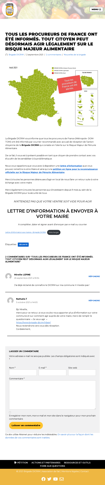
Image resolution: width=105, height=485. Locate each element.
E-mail (42, 368)
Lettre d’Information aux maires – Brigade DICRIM (25, 232)
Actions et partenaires (46, 462)
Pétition (22, 462)
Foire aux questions (52, 466)
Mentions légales (70, 471)
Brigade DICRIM (16, 55)
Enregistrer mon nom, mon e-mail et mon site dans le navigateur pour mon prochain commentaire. (52, 417)
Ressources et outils (77, 462)
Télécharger (54, 232)
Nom (12, 368)
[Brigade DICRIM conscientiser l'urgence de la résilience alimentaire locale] (9, 9)
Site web (72, 368)
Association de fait (51, 471)
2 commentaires (53, 55)
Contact (85, 471)
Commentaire (17, 378)
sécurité (23, 245)
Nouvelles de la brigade (75, 55)
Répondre (94, 276)
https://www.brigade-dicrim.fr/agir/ (33, 322)
